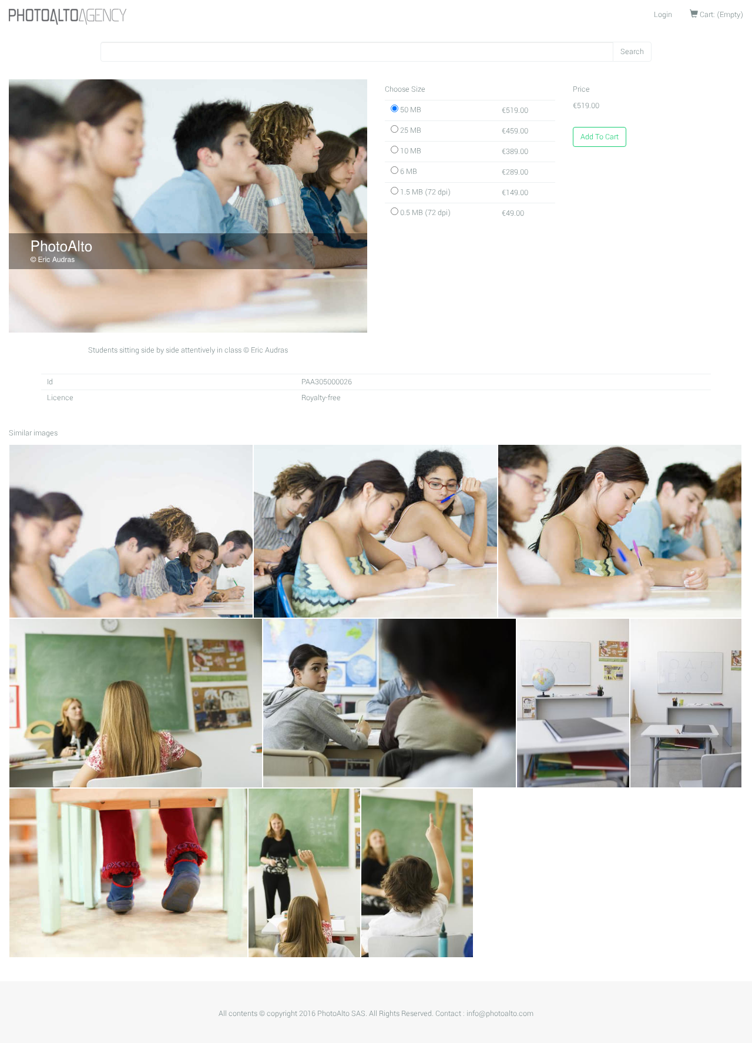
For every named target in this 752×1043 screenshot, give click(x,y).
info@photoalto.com (499, 1013)
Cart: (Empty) (720, 14)
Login (663, 14)
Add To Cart (599, 137)
